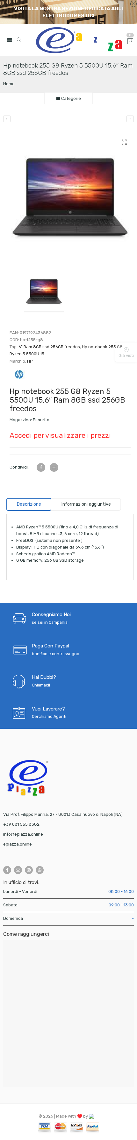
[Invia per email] (54, 467)
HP (30, 361)
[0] (130, 42)
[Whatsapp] (40, 870)
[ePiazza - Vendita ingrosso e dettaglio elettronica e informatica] (79, 40)
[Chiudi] (133, 4)
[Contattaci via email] (18, 870)
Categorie (70, 98)
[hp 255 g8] (70, 197)
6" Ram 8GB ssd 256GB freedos (49, 346)
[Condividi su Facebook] (41, 467)
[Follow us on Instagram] (29, 870)
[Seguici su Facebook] (7, 870)
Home (9, 83)
